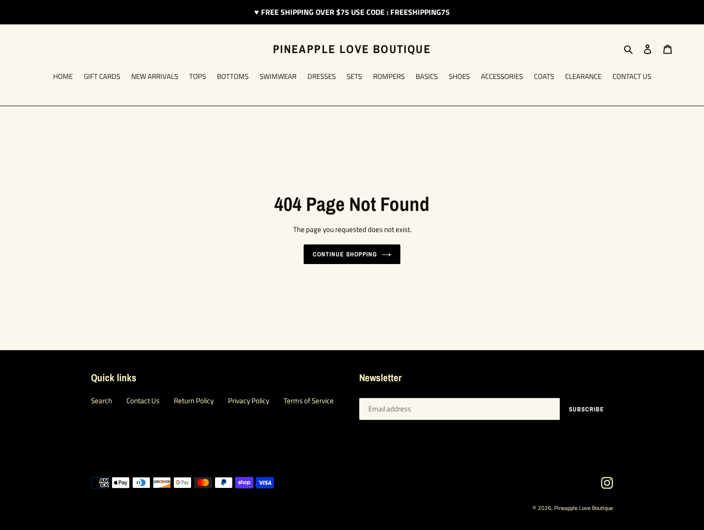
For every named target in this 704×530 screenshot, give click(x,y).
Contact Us (142, 400)
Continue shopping (345, 254)
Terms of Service (309, 400)
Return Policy (194, 400)
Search (101, 400)
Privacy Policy (248, 400)
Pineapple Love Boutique (352, 49)
